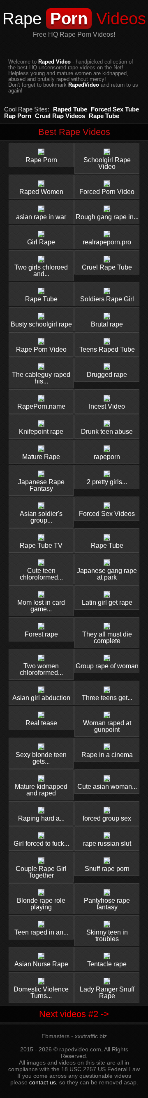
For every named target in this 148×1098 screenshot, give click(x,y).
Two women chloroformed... (41, 669)
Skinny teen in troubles (107, 935)
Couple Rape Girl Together (41, 872)
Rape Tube (41, 299)
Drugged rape (107, 374)
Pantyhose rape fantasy (107, 904)
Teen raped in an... (41, 932)
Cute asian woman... (107, 786)
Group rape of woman (107, 666)
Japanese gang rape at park (107, 574)
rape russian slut (107, 843)
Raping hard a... (41, 818)
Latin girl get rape (107, 602)
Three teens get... (107, 697)
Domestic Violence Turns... (41, 992)
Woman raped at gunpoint (107, 726)
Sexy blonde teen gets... (41, 758)
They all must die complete (107, 637)
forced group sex (107, 818)
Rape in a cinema (107, 754)
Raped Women (41, 191)
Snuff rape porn (107, 868)
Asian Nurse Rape (41, 964)
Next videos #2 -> (74, 1014)
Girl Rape (41, 242)
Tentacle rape (107, 964)
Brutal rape (107, 324)
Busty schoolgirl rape (41, 324)
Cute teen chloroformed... (41, 574)
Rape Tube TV (41, 545)
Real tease (41, 722)
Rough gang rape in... (107, 216)
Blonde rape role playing (41, 904)
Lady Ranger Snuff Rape (107, 992)
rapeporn (107, 456)
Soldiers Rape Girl (107, 299)
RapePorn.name (41, 406)
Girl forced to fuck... (41, 843)
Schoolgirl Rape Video (107, 163)
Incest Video (107, 406)
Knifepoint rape (41, 431)
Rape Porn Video (41, 349)
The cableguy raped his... (41, 378)
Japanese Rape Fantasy (41, 485)
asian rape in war (41, 216)
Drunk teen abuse (107, 431)
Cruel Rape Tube (107, 267)
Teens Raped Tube (107, 349)
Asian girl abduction (41, 697)
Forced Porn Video (106, 191)
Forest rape (41, 634)
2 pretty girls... (107, 481)
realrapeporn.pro (107, 242)
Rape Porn (41, 159)
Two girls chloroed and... (41, 270)
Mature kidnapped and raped (41, 790)
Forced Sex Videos (107, 513)
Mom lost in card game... (41, 606)
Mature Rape (41, 456)
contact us (42, 1082)
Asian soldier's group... (41, 517)
